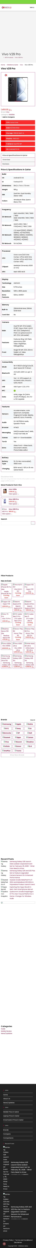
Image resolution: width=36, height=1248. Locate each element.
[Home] (2, 57)
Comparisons (8, 1138)
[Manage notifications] (4, 1243)
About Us (6, 1099)
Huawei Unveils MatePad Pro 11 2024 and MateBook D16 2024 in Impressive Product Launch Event (22, 882)
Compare (7, 1134)
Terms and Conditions (23, 1240)
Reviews (5, 164)
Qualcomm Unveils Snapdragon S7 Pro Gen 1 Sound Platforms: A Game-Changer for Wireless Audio (22, 895)
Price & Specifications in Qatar (14, 155)
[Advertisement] (18, 33)
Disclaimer (18, 1242)
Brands (6, 1130)
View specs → (14, 494)
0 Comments (25, 1174)
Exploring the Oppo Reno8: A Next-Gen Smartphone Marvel (21, 888)
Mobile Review (6, 1031)
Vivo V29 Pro (19, 57)
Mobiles (12, 114)
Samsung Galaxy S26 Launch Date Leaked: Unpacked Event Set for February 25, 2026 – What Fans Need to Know (22, 864)
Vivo (20, 485)
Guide (3, 1029)
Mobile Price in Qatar (11, 1112)
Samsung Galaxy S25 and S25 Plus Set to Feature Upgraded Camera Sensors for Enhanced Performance (22, 874)
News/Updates (6, 1033)
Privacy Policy (8, 1240)
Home (5, 1095)
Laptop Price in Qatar (11, 1116)
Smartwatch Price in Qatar (13, 1120)
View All (32, 720)
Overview (6, 160)
